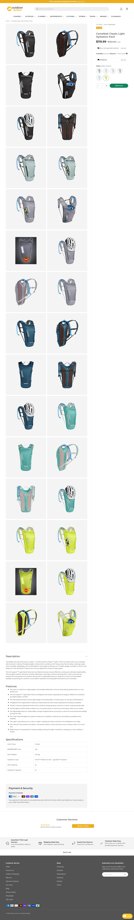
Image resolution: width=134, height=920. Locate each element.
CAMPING (17, 16)
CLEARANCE (116, 16)
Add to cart (119, 85)
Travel (59, 885)
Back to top (67, 852)
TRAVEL (93, 16)
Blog (7, 888)
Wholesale (9, 896)
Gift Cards (9, 899)
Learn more (81, 1)
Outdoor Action (14, 913)
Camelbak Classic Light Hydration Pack (22, 21)
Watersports (61, 874)
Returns (9, 877)
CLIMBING (41, 16)
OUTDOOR (29, 16)
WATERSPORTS (56, 16)
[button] (127, 9)
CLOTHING (70, 16)
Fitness (59, 881)
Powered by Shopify (24, 913)
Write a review (83, 826)
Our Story (9, 885)
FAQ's (8, 867)
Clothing (60, 877)
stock (111, 53)
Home (7, 21)
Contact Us (10, 870)
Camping (60, 867)
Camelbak (99, 24)
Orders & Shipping (12, 874)
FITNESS (82, 16)
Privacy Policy (11, 892)
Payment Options (12, 881)
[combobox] (71, 9)
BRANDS (103, 16)
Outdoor (60, 870)
